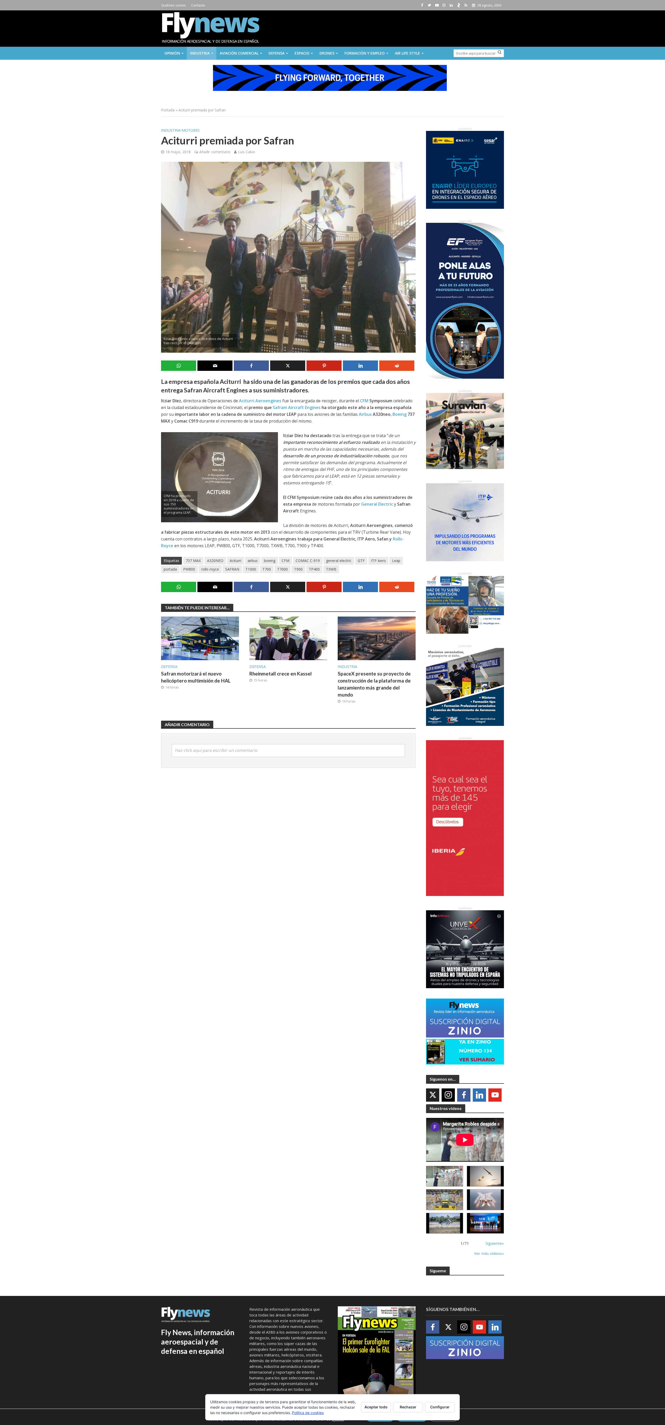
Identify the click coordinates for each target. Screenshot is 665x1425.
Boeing (400, 414)
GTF (361, 560)
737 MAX (193, 560)
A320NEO (215, 560)
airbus (253, 560)
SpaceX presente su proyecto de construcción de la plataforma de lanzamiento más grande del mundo (374, 684)
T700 (266, 569)
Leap (396, 560)
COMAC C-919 (308, 560)
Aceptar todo (376, 1407)
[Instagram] (448, 1095)
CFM (364, 401)
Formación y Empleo (364, 53)
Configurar (440, 1407)
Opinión (172, 53)
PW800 (189, 569)
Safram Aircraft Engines (297, 407)
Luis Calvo (246, 151)
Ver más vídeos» (489, 1253)
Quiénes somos (173, 5)
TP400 (314, 569)
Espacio (302, 53)
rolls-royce (210, 569)
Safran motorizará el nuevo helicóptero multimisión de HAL (196, 677)
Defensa (276, 53)
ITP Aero (378, 560)
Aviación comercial (239, 53)
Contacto (198, 5)
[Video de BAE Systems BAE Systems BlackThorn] (485, 1176)
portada (170, 569)
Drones (327, 53)
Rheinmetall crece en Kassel (280, 674)
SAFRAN (232, 569)
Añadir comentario (214, 151)
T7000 (282, 569)
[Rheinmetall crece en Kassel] (288, 638)
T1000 (250, 569)
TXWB (331, 569)
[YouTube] (495, 1095)
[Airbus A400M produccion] (444, 1199)
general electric (338, 560)
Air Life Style (407, 53)
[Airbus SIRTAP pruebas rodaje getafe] (444, 1223)
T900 (298, 569)
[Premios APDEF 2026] (485, 1223)
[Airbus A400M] (485, 1199)
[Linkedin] (479, 1095)
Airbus (365, 414)
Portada (168, 110)
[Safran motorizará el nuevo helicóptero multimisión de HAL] (200, 638)
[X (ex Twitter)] (432, 1095)
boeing (269, 560)
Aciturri (235, 560)
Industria (200, 53)
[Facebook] (463, 1095)
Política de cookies (308, 1412)
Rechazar (408, 1407)
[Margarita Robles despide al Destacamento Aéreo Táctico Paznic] (444, 1176)
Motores (191, 130)
